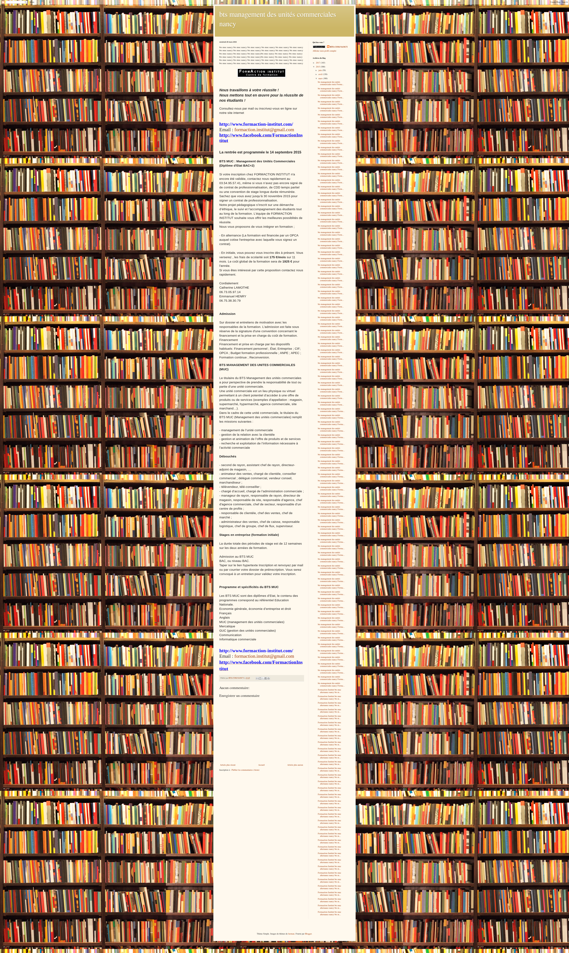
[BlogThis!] (260, 678)
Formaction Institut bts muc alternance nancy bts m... (329, 691)
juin (320, 70)
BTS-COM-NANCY (339, 46)
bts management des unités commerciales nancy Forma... (331, 410)
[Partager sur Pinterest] (268, 678)
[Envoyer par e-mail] (257, 678)
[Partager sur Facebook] (265, 678)
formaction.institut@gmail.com (264, 129)
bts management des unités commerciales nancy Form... (331, 89)
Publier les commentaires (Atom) (245, 769)
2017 (318, 62)
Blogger (308, 933)
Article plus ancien (295, 764)
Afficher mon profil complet (324, 50)
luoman (291, 933)
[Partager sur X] (262, 678)
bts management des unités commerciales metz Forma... (331, 83)
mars (320, 78)
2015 (318, 66)
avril (320, 74)
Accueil (261, 764)
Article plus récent (227, 764)
